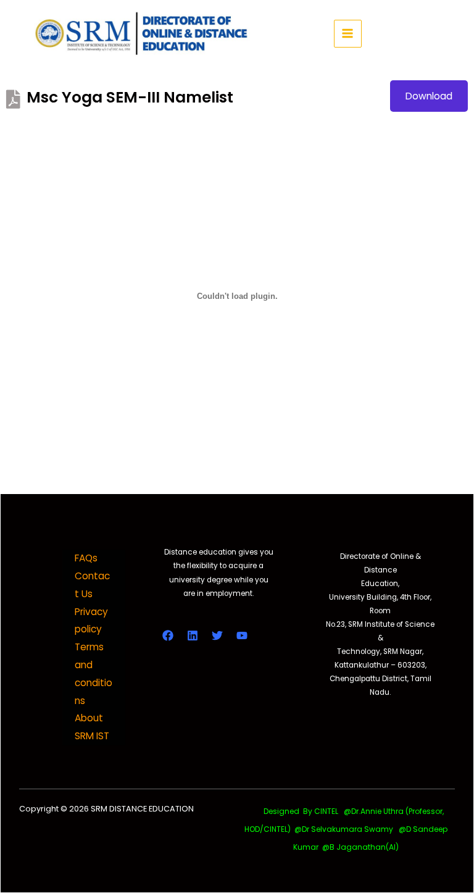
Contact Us (92, 584)
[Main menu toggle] (348, 34)
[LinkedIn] (192, 635)
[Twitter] (217, 635)
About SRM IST (92, 726)
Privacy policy (91, 620)
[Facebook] (167, 635)
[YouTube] (241, 635)
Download (428, 96)
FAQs (86, 557)
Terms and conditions (93, 673)
